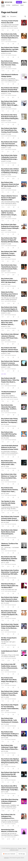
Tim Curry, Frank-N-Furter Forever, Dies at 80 (9, 21)
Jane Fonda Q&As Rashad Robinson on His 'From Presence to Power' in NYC (9, 447)
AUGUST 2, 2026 (5, 353)
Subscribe (19, 2)
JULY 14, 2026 (5, 670)
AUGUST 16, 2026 (6, 161)
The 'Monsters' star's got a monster (8, 642)
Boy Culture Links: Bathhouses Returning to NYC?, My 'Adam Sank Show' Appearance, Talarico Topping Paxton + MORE (9, 280)
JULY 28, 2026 (5, 438)
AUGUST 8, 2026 (5, 257)
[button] (2, 5)
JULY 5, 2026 (4, 791)
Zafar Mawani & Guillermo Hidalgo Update (9, 75)
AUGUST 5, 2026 (5, 313)
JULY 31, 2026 (5, 384)
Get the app (22, 854)
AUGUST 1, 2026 (5, 367)
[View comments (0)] (8, 30)
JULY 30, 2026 (5, 411)
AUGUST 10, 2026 (6, 244)
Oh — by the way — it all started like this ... (10, 548)
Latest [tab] (3, 16)
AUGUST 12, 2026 (6, 217)
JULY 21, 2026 (5, 562)
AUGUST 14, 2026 (6, 188)
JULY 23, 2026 (5, 536)
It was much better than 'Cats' (9, 589)
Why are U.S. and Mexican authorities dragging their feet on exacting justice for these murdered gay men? (10, 79)
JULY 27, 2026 (5, 466)
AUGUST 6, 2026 (5, 284)
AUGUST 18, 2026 (6, 134)
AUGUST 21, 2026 (6, 93)
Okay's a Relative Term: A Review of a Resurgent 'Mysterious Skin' (9, 197)
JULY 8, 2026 (4, 751)
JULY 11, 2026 (5, 710)
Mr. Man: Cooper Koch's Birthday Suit (8, 638)
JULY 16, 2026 (5, 630)
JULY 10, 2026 (5, 724)
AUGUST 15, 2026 (6, 174)
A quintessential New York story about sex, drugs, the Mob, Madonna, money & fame (9, 507)
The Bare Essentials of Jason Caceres (8, 392)
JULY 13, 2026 (5, 683)
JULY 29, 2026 (5, 424)
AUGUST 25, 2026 (6, 40)
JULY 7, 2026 (4, 764)
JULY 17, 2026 (5, 616)
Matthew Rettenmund (12, 28)
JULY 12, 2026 (5, 697)
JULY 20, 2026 (5, 576)
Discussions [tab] (13, 16)
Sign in (24, 2)
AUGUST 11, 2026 (6, 230)
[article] (14, 25)
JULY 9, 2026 (4, 737)
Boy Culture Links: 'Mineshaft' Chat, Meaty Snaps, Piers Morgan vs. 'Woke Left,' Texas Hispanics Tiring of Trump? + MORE (10, 679)
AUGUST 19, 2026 (6, 120)
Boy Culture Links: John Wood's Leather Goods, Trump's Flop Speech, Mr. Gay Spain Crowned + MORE (9, 612)
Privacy (20, 848)
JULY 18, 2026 (5, 603)
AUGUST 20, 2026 (6, 107)
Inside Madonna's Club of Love (9, 652)
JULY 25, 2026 (5, 480)
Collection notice (14, 850)
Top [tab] (8, 16)
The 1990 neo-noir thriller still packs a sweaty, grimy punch (9, 298)
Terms (24, 848)
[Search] (25, 16)
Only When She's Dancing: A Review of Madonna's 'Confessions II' (9, 801)
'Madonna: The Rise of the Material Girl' (9, 544)
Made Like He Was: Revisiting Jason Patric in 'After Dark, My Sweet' (9, 294)
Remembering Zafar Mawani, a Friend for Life (9, 830)
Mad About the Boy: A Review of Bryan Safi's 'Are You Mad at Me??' (9, 585)
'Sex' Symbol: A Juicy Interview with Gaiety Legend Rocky (8, 503)
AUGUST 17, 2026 (6, 147)
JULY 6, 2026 (4, 778)
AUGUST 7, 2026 (5, 271)
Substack (6, 857)
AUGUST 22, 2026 (6, 67)
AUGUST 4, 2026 (5, 326)
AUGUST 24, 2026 (6, 53)
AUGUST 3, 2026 (5, 340)
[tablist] (9, 16)
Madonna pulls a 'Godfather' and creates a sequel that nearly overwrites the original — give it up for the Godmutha (10, 806)
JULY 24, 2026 (5, 522)
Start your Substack (10, 854)
